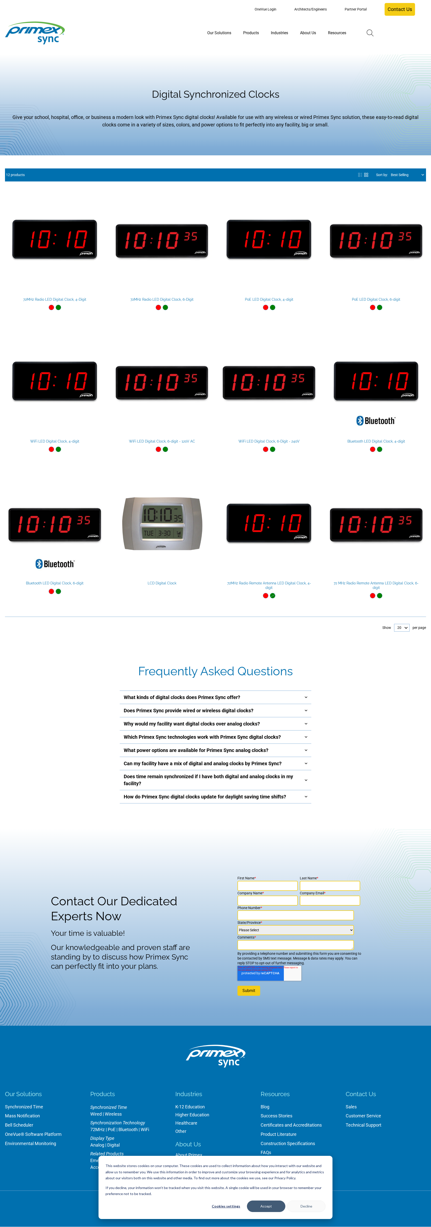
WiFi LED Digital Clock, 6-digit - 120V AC (162, 441)
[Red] (51, 307)
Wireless (113, 1114)
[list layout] (360, 175)
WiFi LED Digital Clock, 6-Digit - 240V (269, 441)
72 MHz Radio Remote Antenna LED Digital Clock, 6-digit (376, 585)
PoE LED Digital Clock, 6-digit (376, 299)
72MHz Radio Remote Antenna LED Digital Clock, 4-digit (269, 585)
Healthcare (186, 1123)
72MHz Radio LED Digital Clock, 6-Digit (162, 299)
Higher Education (192, 1114)
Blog (265, 1106)
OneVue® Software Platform (33, 1134)
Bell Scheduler (19, 1125)
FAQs (266, 1152)
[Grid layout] (366, 175)
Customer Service (363, 1115)
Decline (306, 1206)
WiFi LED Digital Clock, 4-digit (54, 441)
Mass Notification (22, 1115)
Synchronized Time (24, 1106)
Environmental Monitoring (30, 1143)
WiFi (145, 1129)
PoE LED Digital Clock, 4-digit (269, 299)
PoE (111, 1129)
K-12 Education (190, 1106)
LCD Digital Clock (162, 583)
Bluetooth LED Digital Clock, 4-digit (376, 441)
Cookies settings (226, 1206)
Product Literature (279, 1134)
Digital (113, 1145)
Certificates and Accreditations (291, 1125)
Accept (266, 1206)
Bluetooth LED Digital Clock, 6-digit (55, 583)
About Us (188, 1144)
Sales (351, 1106)
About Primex (188, 1155)
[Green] (58, 307)
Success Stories (276, 1115)
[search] (370, 32)
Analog (97, 1145)
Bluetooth (128, 1129)
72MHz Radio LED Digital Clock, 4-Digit (54, 299)
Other (180, 1131)
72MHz (97, 1129)
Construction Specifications (288, 1143)
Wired (96, 1114)
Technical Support (363, 1125)
